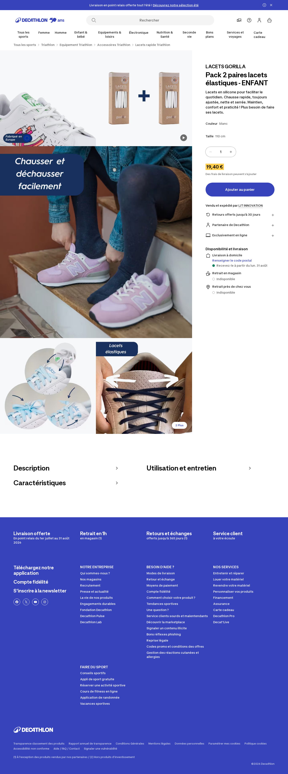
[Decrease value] (211, 152)
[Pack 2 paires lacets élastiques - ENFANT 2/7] (48, 98)
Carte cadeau (259, 35)
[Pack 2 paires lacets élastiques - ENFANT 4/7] (48, 386)
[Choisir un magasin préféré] (239, 20)
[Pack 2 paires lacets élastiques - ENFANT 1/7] (144, 98)
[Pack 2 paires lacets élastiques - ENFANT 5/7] (144, 386)
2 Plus (179, 425)
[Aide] (249, 20)
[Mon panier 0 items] (269, 20)
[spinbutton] (221, 152)
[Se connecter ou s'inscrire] (259, 20)
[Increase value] (231, 152)
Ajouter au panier (240, 189)
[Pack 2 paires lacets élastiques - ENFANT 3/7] (96, 242)
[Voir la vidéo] (183, 137)
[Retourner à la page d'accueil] (39, 20)
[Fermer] (271, 5)
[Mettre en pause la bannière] (264, 5)
